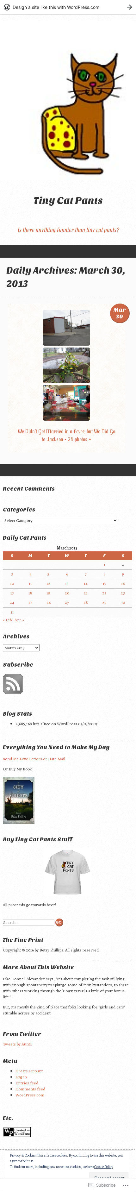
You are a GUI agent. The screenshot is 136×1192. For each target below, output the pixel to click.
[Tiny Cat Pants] (68, 100)
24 (12, 602)
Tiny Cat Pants (68, 200)
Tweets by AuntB (18, 1044)
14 (86, 583)
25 (30, 602)
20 (67, 593)
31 (12, 612)
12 (48, 583)
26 (48, 602)
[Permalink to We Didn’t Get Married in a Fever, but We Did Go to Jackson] (66, 344)
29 (104, 602)
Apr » (19, 620)
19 (48, 593)
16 (123, 583)
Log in (21, 1077)
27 (67, 602)
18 (30, 593)
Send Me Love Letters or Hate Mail (34, 759)
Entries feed (26, 1083)
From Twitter (22, 1034)
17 (12, 593)
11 (30, 583)
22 (104, 593)
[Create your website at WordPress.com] (68, 7)
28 (85, 602)
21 (86, 593)
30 (123, 602)
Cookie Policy (103, 1166)
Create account (29, 1071)
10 (12, 583)
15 (104, 583)
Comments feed (30, 1089)
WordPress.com (29, 1095)
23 (123, 593)
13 (67, 583)
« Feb (7, 620)
